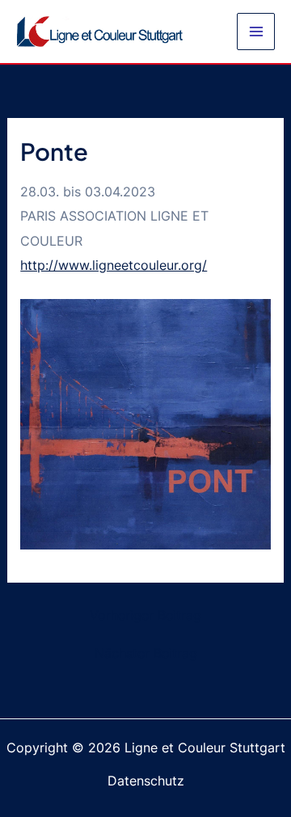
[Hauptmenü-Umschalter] (256, 32)
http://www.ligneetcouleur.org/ (113, 265)
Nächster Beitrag (146, 652)
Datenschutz (146, 781)
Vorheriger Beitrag (145, 615)
